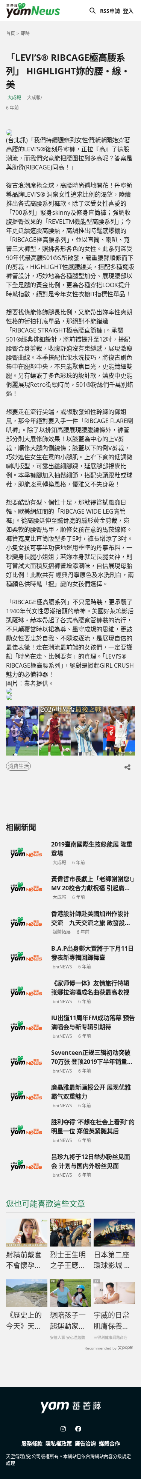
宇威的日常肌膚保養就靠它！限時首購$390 (111, 1320)
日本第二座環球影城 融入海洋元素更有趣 (112, 1260)
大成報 (14, 97)
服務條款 (31, 1443)
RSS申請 (110, 10)
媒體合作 (109, 1443)
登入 (128, 10)
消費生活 (18, 766)
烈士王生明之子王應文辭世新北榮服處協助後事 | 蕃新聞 (68, 1260)
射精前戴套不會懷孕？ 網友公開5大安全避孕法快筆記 (26, 1260)
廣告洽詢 (85, 1443)
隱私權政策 (58, 1443)
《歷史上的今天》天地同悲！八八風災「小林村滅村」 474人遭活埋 (26, 1320)
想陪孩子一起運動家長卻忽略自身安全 (68, 1320)
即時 (25, 33)
